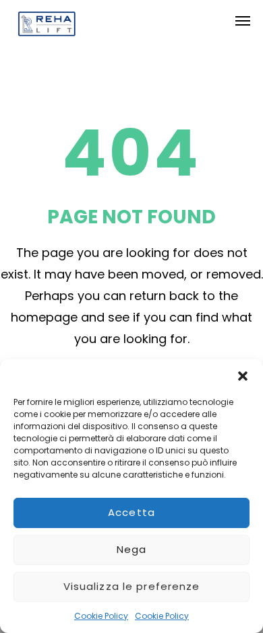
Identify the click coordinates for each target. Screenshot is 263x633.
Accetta (131, 512)
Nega (132, 549)
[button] (243, 376)
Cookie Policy (101, 616)
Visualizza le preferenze (131, 586)
